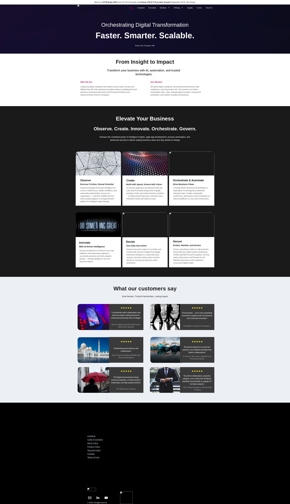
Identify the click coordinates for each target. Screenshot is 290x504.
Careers (199, 8)
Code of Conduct (95, 439)
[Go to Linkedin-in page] (97, 497)
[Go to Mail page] (89, 497)
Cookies (91, 454)
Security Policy (94, 450)
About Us (209, 8)
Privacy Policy (93, 447)
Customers (141, 8)
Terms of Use (93, 457)
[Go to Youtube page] (106, 497)
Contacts (91, 436)
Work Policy (92, 443)
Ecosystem (152, 8)
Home (131, 8)
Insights (190, 8)
